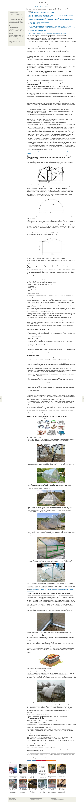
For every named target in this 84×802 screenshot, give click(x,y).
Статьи (46, 6)
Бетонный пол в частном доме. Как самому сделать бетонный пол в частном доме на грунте (16, 36)
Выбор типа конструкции (35, 23)
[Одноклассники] (51, 760)
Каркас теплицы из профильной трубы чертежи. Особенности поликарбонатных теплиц (47, 33)
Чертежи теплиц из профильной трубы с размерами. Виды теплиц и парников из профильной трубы (50, 26)
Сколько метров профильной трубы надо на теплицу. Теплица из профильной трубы (46, 14)
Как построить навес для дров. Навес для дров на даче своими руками (16, 22)
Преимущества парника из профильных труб (39, 22)
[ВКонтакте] (31, 760)
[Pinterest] (41, 760)
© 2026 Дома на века (12, 798)
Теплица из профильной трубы (45, 753)
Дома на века (42, 2)
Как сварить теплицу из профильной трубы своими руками (42, 31)
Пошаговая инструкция (63, 754)
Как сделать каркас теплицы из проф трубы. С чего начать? (41, 12)
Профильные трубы (57, 754)
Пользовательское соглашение (37, 798)
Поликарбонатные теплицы (30, 755)
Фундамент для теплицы (70, 754)
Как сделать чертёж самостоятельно (37, 25)
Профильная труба (38, 753)
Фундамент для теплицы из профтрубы (38, 30)
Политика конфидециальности (34, 799)
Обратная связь (53, 798)
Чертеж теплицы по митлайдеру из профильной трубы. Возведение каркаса (45, 18)
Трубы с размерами (50, 754)
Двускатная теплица (53, 753)
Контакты (31, 798)
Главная (36, 6)
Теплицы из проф (32, 753)
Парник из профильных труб (43, 754)
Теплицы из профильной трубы (61, 753)
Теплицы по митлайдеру (69, 753)
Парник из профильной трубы (34, 754)
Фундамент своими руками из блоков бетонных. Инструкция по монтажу (16, 41)
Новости (41, 6)
